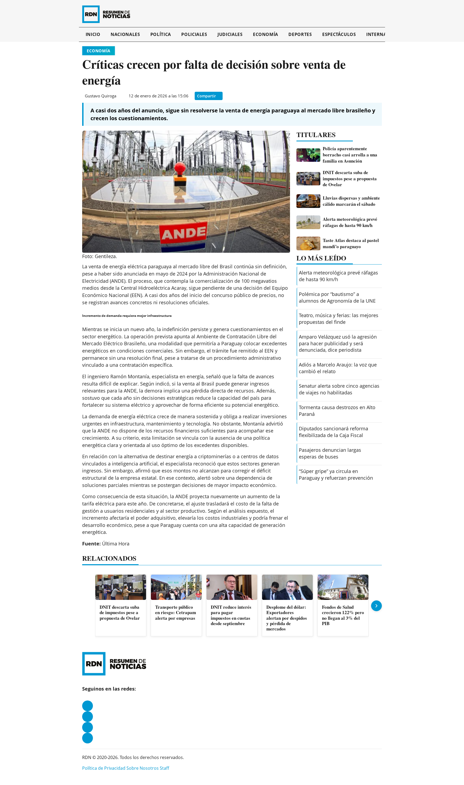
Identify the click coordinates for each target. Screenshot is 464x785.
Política (160, 34)
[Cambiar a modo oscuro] (375, 14)
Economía (265, 34)
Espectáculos (339, 34)
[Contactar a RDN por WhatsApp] (87, 738)
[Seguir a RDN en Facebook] (87, 705)
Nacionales (125, 34)
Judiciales (230, 34)
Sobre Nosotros (142, 768)
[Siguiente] (376, 605)
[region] (232, 606)
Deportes (300, 34)
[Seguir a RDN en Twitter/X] (87, 727)
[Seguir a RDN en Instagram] (87, 716)
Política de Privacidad (103, 768)
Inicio (93, 34)
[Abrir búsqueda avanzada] (380, 14)
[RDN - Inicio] (108, 14)
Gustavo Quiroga (100, 95)
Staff (164, 768)
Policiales (194, 34)
